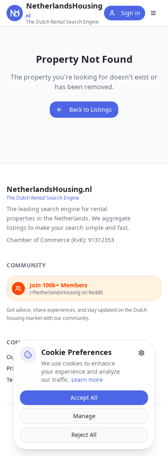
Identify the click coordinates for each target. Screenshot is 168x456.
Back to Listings (90, 109)
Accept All (84, 397)
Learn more (87, 379)
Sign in (130, 13)
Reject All (84, 434)
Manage (84, 416)
